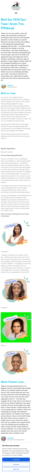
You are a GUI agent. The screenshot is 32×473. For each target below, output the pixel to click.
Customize (16, 464)
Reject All (16, 469)
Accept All (16, 459)
